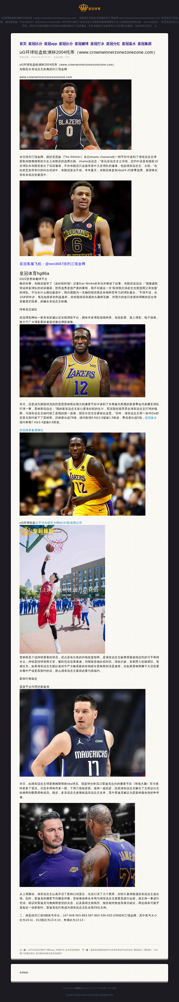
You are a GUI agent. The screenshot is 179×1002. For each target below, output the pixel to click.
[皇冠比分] (90, 10)
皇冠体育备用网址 (31, 430)
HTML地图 (111, 988)
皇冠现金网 (92, 995)
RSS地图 (101, 988)
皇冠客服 (101, 995)
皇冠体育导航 (72, 995)
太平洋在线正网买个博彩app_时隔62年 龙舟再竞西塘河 (54, 950)
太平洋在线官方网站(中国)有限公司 (58, 522)
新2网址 (109, 995)
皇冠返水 (151, 417)
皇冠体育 (82, 995)
